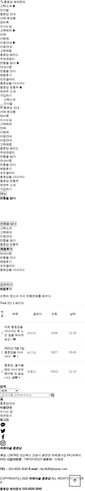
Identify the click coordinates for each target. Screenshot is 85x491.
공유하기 (6, 284)
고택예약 (6, 30)
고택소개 (6, 6)
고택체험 (6, 50)
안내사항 (6, 67)
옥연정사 (6, 415)
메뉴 (3, 193)
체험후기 (6, 75)
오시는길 (6, 26)
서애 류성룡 (8, 18)
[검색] (52, 395)
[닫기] (1, 399)
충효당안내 (7, 403)
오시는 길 (6, 411)
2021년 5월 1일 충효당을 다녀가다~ (14, 352)
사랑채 (4, 38)
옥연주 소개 (8, 91)
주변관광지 (7, 59)
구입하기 (6, 95)
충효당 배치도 (9, 55)
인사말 (4, 10)
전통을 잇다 (8, 71)
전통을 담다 (8, 63)
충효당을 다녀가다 (12, 83)
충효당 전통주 (9, 87)
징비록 (4, 22)
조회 (54, 314)
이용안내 (6, 42)
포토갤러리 (7, 79)
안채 (3, 34)
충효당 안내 (8, 14)
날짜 (72, 314)
